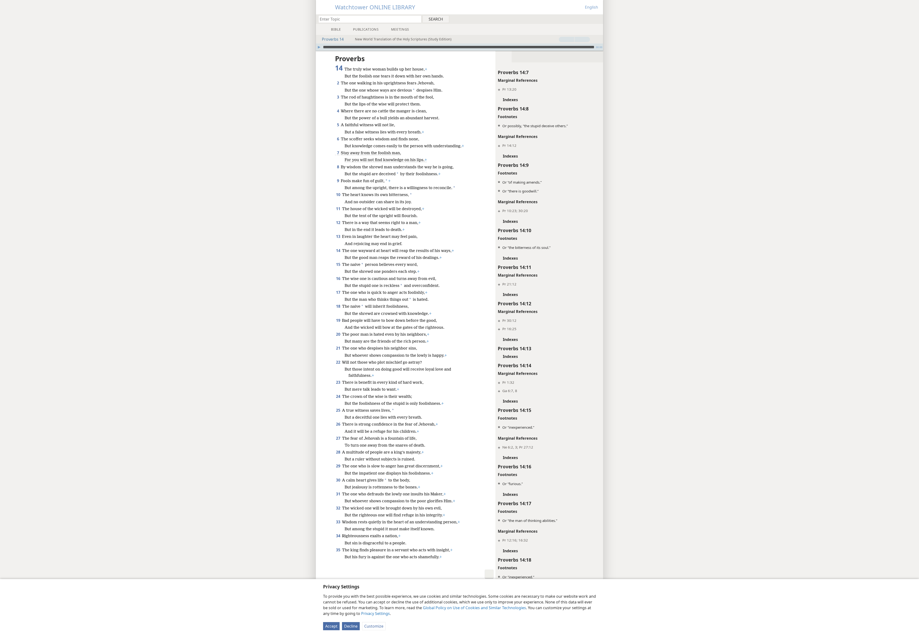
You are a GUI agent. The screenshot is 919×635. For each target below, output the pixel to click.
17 (338, 292)
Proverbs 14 (333, 39)
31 (338, 494)
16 (338, 278)
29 (338, 466)
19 (338, 320)
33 (338, 522)
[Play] (319, 47)
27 (338, 438)
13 (338, 236)
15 (338, 264)
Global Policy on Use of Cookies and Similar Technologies (474, 607)
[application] (459, 47)
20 (338, 334)
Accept (331, 626)
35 (338, 550)
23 (338, 382)
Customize (373, 626)
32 (338, 508)
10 (338, 194)
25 (338, 410)
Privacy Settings (375, 613)
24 (338, 396)
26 (338, 424)
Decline (351, 626)
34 (338, 535)
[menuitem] (598, 19)
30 (338, 480)
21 (338, 348)
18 (338, 306)
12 (338, 222)
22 (338, 362)
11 (338, 208)
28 (338, 452)
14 (338, 250)
